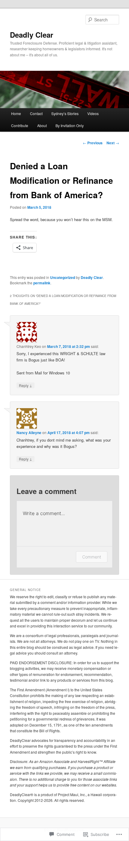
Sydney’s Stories (65, 113)
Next (112, 142)
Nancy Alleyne (28, 432)
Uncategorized (62, 277)
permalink (41, 283)
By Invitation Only (70, 125)
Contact (36, 113)
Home (16, 113)
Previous (93, 142)
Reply (25, 385)
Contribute (19, 125)
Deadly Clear (31, 35)
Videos (93, 113)
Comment (91, 556)
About (42, 125)
